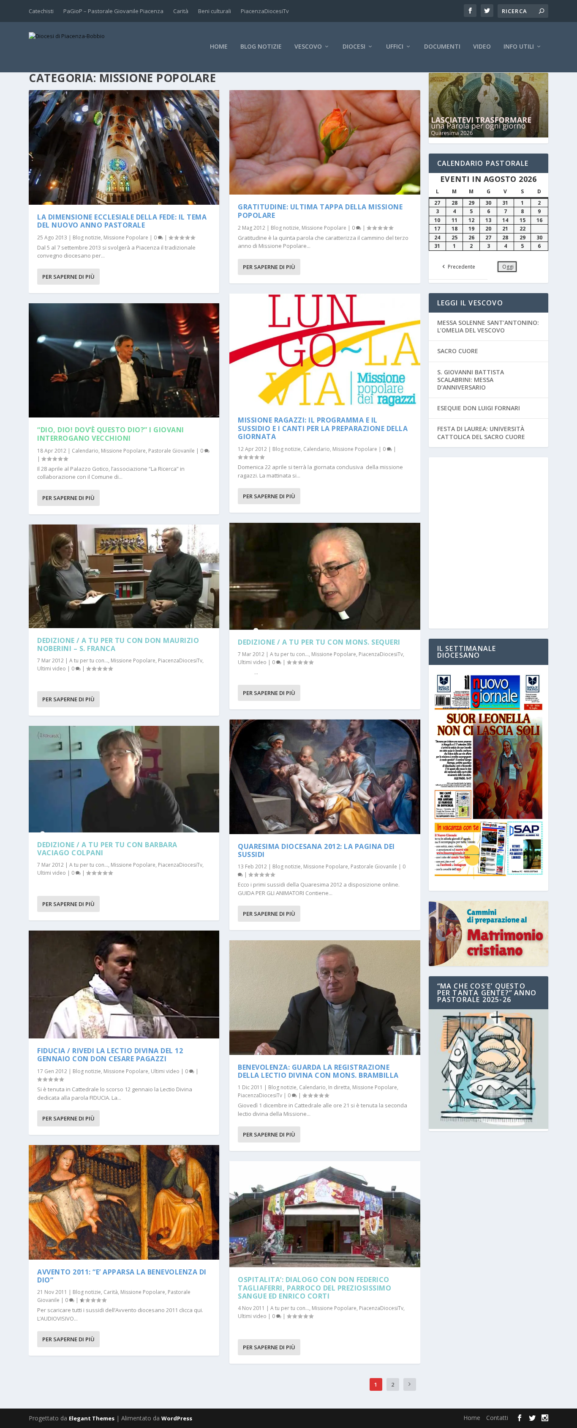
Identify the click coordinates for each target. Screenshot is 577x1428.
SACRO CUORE (457, 351)
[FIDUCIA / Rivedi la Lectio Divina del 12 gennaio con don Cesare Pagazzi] (124, 984)
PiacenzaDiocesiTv (265, 11)
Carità (180, 11)
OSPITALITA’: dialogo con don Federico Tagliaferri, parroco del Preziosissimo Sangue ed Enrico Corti (314, 1287)
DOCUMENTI (442, 46)
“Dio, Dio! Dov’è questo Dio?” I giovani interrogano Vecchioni (110, 433)
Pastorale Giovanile (171, 450)
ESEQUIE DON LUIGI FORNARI (478, 408)
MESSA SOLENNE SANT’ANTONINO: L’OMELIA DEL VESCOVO (488, 326)
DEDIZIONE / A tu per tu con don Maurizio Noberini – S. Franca (118, 644)
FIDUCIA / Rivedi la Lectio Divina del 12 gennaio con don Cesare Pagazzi (110, 1054)
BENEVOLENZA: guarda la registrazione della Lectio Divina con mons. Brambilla (318, 1071)
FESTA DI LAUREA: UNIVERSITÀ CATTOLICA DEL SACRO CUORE (481, 432)
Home (219, 46)
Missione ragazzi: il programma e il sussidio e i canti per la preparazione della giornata (323, 428)
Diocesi (354, 46)
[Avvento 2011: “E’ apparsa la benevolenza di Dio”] (124, 1202)
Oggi (508, 266)
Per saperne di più (68, 276)
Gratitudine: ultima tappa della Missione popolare (320, 211)
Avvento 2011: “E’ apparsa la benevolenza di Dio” (122, 1276)
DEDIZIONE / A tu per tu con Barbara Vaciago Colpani (107, 848)
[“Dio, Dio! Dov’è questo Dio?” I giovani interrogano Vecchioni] (124, 360)
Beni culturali (214, 11)
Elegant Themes (91, 1418)
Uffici (394, 46)
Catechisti (41, 11)
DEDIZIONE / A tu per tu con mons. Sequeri (319, 642)
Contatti (497, 1418)
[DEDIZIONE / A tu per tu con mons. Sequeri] (324, 576)
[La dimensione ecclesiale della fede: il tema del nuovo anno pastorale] (124, 147)
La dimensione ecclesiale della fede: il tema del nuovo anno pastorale (122, 221)
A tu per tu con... (88, 660)
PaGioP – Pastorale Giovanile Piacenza (113, 11)
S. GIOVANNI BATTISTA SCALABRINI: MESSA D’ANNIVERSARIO (470, 379)
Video (482, 46)
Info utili (519, 46)
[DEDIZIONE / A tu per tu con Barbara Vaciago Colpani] (124, 779)
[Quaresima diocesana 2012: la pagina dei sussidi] (324, 776)
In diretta (339, 1087)
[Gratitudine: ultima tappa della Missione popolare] (324, 142)
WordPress (176, 1418)
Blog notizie (261, 46)
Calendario (85, 450)
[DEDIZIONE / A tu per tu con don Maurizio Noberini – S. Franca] (124, 576)
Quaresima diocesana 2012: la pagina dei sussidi (316, 850)
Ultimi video (51, 668)
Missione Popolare (125, 237)
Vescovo (308, 46)
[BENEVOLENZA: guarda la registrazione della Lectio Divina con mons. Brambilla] (324, 997)
